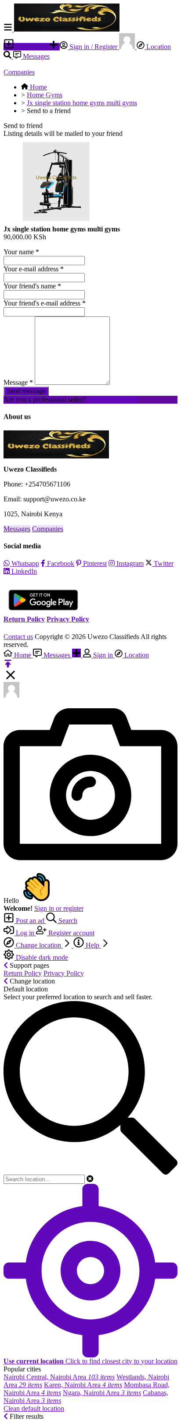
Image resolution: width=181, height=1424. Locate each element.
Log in (25, 933)
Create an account (112, 399)
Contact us (18, 636)
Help (92, 945)
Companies (19, 72)
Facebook (59, 563)
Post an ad (30, 920)
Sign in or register (58, 908)
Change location (38, 945)
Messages (35, 56)
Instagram (129, 563)
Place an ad (31, 46)
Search (67, 920)
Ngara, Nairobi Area (102, 1392)
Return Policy (24, 619)
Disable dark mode (41, 957)
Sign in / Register (93, 46)
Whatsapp (24, 563)
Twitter (163, 563)
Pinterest (94, 563)
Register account (70, 933)
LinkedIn (23, 571)
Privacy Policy (68, 619)
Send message (26, 391)
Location (158, 46)
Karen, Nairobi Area (83, 1384)
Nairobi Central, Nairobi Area (59, 1377)
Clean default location (34, 1408)
